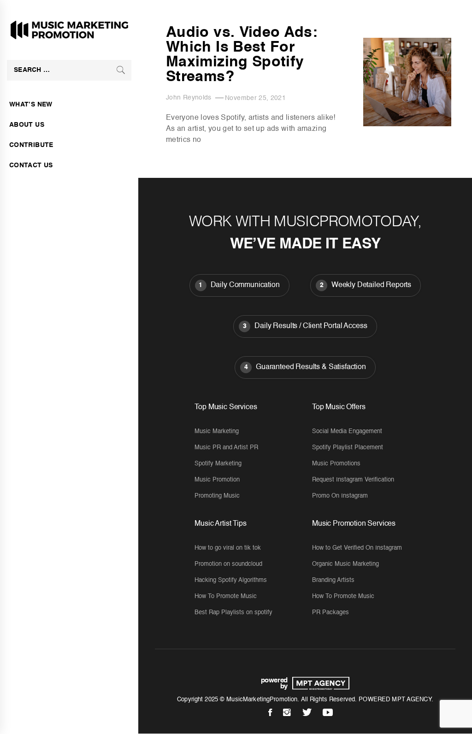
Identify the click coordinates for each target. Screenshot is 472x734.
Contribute (31, 145)
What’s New (31, 104)
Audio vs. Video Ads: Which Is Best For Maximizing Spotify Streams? (242, 54)
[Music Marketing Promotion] (318, 683)
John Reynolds (189, 97)
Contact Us (31, 165)
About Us (26, 125)
